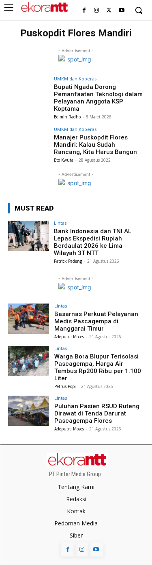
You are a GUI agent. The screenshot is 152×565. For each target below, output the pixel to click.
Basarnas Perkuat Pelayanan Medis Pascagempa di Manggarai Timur (96, 321)
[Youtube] (121, 10)
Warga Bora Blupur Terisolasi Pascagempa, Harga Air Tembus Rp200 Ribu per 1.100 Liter (97, 367)
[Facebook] (84, 10)
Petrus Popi (65, 386)
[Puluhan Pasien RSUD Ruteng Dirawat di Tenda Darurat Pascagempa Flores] (28, 411)
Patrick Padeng (68, 261)
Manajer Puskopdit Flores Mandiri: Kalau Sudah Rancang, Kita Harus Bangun (95, 145)
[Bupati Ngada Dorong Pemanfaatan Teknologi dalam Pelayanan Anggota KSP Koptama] (28, 91)
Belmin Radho (67, 117)
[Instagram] (96, 10)
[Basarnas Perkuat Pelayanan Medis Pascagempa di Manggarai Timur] (28, 319)
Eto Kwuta (63, 160)
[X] (109, 10)
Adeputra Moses (69, 336)
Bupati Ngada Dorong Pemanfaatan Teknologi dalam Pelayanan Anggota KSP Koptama (98, 97)
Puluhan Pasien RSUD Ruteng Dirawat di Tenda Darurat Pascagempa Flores (96, 413)
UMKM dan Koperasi (76, 78)
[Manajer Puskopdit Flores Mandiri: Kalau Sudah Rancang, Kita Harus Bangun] (28, 142)
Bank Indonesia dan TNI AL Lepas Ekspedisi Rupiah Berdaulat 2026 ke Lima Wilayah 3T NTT (92, 242)
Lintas (60, 223)
